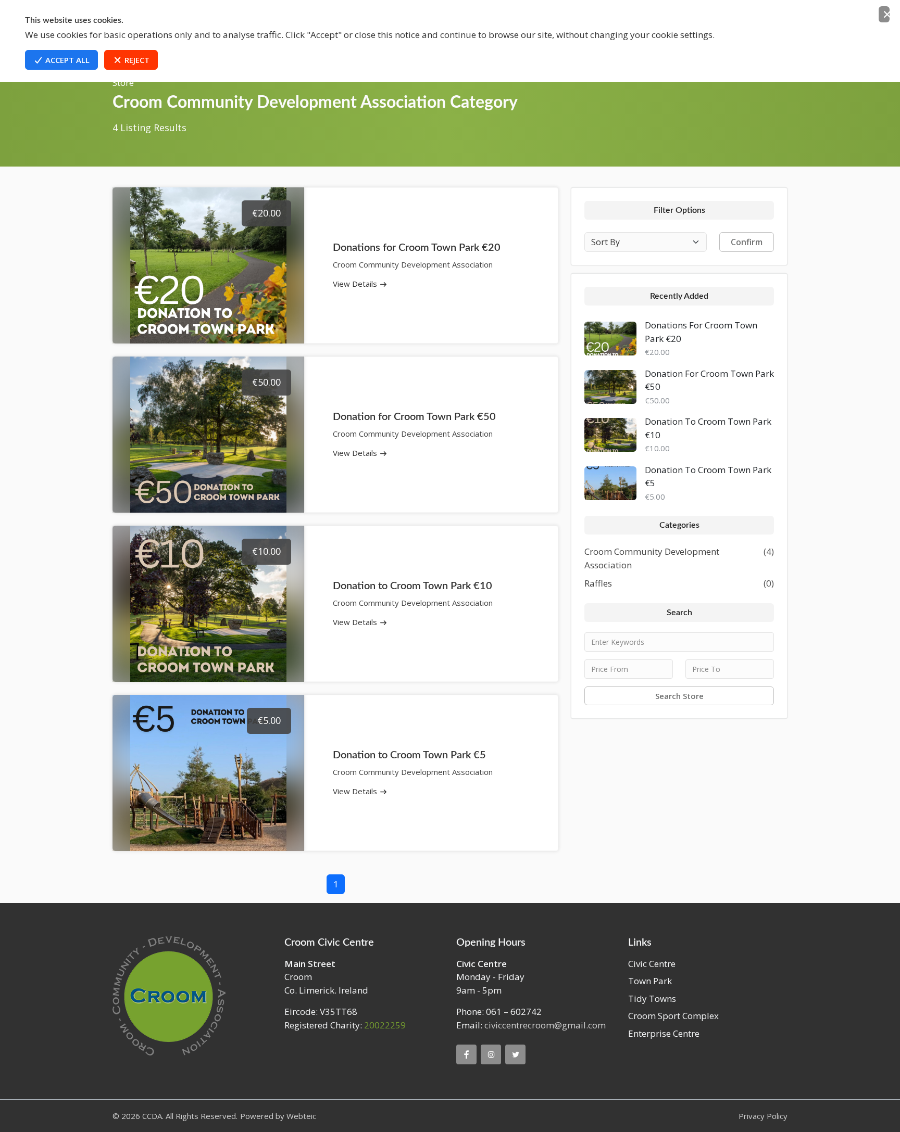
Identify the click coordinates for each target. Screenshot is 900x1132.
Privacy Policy (763, 1116)
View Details (356, 283)
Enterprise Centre (663, 1033)
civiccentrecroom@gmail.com (545, 1025)
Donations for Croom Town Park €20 (417, 248)
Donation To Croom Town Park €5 (708, 476)
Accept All (66, 60)
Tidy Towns (652, 998)
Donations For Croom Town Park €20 (701, 332)
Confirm (746, 242)
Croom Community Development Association (651, 558)
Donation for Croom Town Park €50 (414, 417)
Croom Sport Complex (673, 1016)
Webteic (301, 1116)
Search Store (679, 696)
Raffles (598, 583)
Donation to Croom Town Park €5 (409, 755)
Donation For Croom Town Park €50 (709, 380)
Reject (135, 60)
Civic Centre (652, 964)
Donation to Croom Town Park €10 (412, 586)
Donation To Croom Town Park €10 (708, 428)
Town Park (650, 981)
